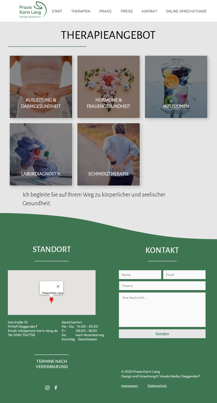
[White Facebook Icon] (56, 388)
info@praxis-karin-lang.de (38, 330)
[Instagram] (47, 388)
